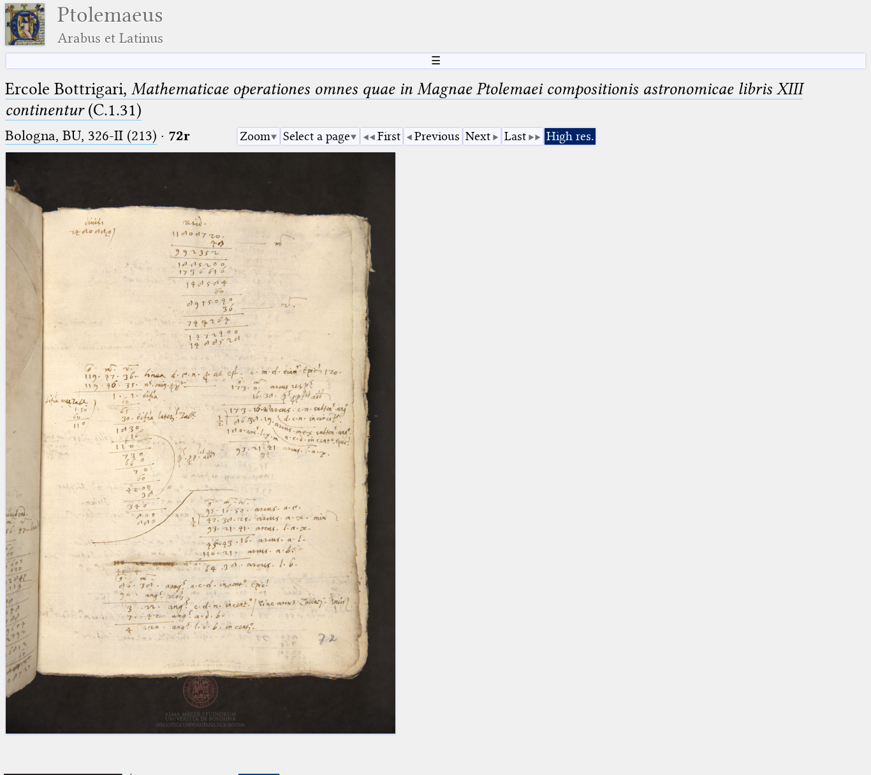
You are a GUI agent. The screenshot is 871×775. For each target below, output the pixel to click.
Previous (437, 136)
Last (515, 136)
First (388, 136)
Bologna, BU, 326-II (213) (81, 135)
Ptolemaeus (110, 25)
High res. (570, 136)
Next (477, 136)
